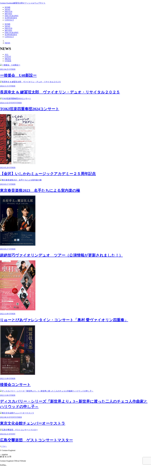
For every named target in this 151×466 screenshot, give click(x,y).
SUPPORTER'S (11, 18)
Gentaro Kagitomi (23, 3)
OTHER (8, 61)
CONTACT (9, 20)
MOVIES (8, 14)
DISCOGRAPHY (12, 16)
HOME (7, 7)
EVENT (8, 57)
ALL (6, 54)
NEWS (7, 9)
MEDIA (8, 59)
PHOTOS (8, 12)
